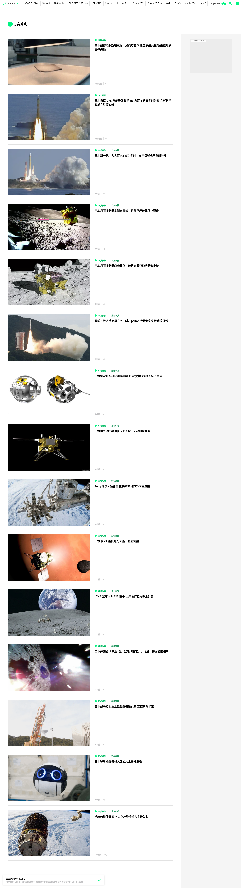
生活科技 (115, 315)
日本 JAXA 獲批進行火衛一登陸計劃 (117, 541)
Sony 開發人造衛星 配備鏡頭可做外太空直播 (122, 486)
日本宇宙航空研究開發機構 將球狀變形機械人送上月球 (128, 376)
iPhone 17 (137, 3)
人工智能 (102, 95)
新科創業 (102, 40)
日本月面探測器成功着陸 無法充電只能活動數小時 (127, 266)
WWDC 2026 (31, 3)
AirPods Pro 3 (173, 3)
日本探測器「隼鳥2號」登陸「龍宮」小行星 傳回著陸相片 (132, 651)
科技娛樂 (102, 150)
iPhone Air (122, 3)
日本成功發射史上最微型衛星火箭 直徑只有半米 (124, 706)
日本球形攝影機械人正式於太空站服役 (118, 761)
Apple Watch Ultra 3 (195, 3)
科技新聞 (115, 150)
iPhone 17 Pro (154, 3)
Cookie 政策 (77, 881)
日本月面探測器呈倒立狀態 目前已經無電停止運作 (127, 211)
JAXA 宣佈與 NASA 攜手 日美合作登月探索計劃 (124, 596)
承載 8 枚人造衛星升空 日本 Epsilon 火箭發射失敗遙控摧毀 (131, 321)
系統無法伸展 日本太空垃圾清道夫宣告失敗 (121, 817)
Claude (108, 3)
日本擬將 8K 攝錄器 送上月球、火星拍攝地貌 (122, 431)
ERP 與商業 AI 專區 (78, 3)
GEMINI (96, 3)
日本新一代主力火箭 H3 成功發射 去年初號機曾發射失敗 (131, 155)
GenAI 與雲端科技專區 (53, 3)
